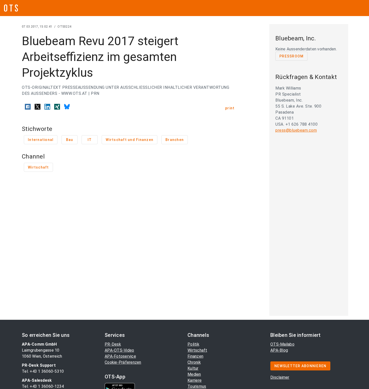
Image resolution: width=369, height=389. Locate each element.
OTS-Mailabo (282, 344)
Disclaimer (279, 377)
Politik (193, 344)
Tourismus (197, 386)
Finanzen (195, 356)
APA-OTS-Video (119, 350)
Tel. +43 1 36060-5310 (43, 371)
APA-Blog (279, 350)
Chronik (194, 362)
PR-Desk (113, 344)
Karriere (195, 380)
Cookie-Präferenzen (123, 362)
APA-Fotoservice (120, 356)
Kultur (193, 368)
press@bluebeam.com (296, 130)
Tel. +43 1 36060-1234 (43, 386)
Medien (194, 374)
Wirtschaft (197, 350)
